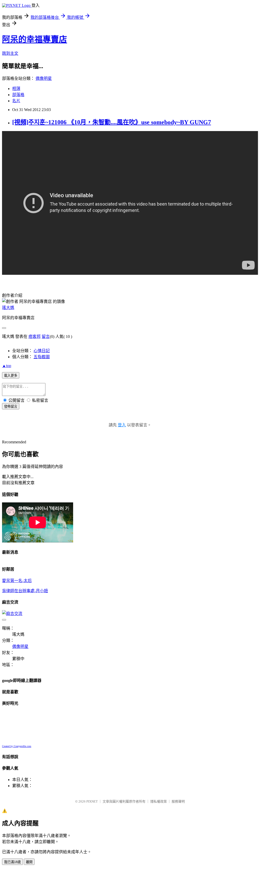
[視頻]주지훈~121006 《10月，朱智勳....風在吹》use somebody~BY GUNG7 (111, 122)
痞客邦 (34, 336)
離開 (29, 862)
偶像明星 (44, 78)
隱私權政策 (158, 801)
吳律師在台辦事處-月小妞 (25, 591)
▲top (6, 366)
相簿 (16, 88)
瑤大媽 (8, 307)
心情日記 (42, 351)
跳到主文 (10, 53)
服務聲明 (178, 801)
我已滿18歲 (12, 862)
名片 (16, 101)
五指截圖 (42, 357)
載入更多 (10, 375)
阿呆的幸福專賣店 (34, 39)
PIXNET (92, 801)
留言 (46, 336)
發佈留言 (10, 406)
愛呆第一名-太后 (17, 580)
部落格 (18, 95)
